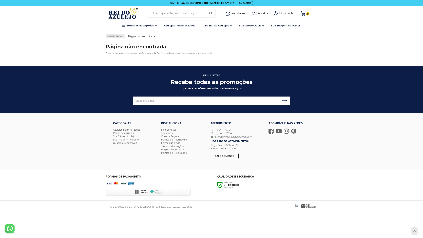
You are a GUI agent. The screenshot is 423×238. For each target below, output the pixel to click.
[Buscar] (209, 13)
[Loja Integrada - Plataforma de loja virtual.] (308, 206)
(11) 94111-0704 (223, 129)
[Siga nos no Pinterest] (294, 131)
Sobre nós (167, 133)
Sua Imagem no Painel (126, 139)
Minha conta (286, 13)
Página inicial (115, 36)
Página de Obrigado (172, 149)
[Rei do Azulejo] (125, 13)
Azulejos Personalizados (126, 129)
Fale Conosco (168, 129)
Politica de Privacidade (174, 152)
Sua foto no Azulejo (124, 136)
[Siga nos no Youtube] (279, 131)
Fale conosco (224, 156)
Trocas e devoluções (172, 146)
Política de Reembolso (174, 139)
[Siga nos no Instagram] (287, 131)
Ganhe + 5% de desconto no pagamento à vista (202, 2)
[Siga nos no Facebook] (272, 131)
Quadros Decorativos (125, 142)
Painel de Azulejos (123, 133)
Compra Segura (170, 136)
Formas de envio (170, 142)
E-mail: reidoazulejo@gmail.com (233, 136)
